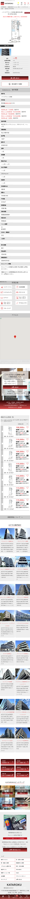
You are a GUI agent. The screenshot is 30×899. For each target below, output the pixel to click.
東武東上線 (4, 109)
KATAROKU (3, 7)
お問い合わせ (15, 78)
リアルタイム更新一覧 (6, 866)
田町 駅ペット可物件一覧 (21, 768)
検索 (9, 897)
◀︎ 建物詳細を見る (6, 90)
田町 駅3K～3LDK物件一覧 (22, 774)
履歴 (21, 4)
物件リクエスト (4, 859)
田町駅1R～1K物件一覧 (21, 761)
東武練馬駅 (11, 114)
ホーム (3, 897)
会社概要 (20, 407)
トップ (2, 856)
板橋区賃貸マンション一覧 (13, 7)
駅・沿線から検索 (5, 862)
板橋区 (6, 103)
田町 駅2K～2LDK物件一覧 (7, 768)
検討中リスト (4, 869)
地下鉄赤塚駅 (16, 111)
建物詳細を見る (3, 281)
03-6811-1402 (17, 84)
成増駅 (10, 118)
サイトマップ (4, 879)
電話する (21, 897)
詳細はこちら (7, 793)
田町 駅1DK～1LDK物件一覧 (7, 774)
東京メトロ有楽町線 (6, 111)
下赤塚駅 (10, 109)
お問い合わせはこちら (15, 849)
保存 (18, 4)
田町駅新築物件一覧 (5, 761)
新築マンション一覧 (5, 872)
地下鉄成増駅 (16, 116)
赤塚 (9, 103)
